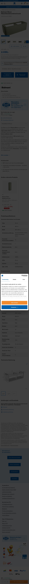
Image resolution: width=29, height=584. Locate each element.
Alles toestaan (14, 302)
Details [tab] (14, 279)
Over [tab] (24, 279)
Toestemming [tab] (5, 279)
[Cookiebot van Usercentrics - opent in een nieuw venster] (21, 276)
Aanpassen (13, 307)
